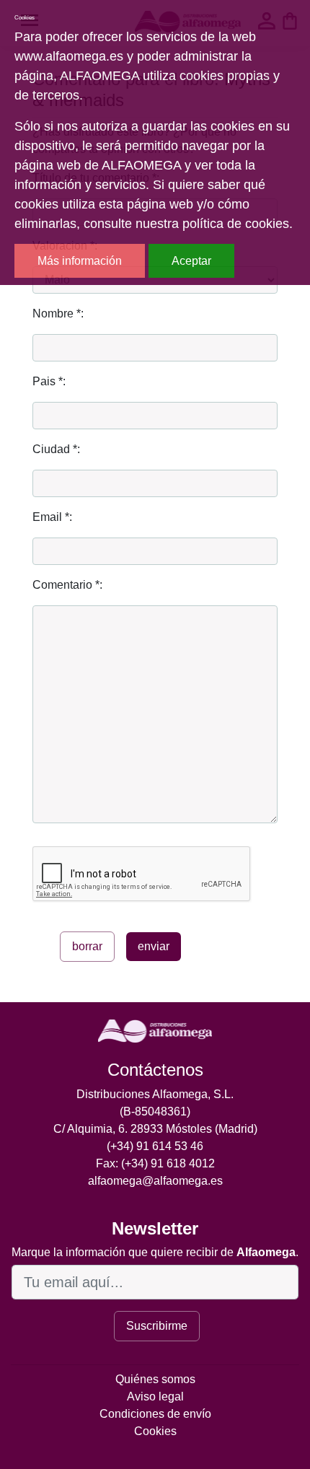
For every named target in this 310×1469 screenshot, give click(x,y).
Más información (79, 261)
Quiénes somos (155, 1379)
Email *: (52, 517)
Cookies (155, 1431)
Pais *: (49, 381)
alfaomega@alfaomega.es (155, 1181)
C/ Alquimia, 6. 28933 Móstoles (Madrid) (155, 1129)
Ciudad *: (56, 449)
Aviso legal (155, 1396)
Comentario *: (67, 585)
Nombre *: (58, 313)
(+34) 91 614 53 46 (155, 1146)
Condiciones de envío (155, 1414)
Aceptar (191, 261)
